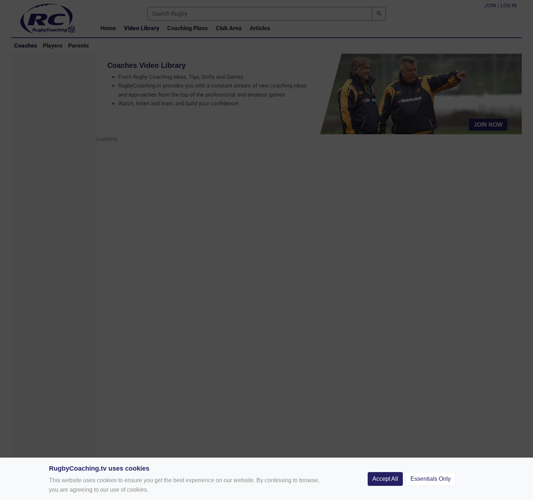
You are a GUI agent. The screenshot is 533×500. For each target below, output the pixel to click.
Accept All (385, 479)
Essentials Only (430, 479)
